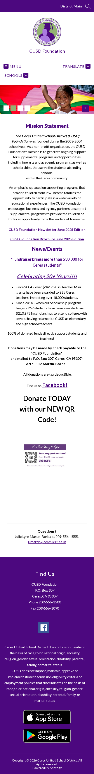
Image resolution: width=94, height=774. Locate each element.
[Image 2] (13, 108)
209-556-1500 (50, 602)
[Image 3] (20, 108)
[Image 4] (27, 108)
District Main (71, 6)
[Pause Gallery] (85, 108)
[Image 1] (6, 108)
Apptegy (56, 768)
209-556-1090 (48, 608)
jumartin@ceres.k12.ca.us (47, 542)
